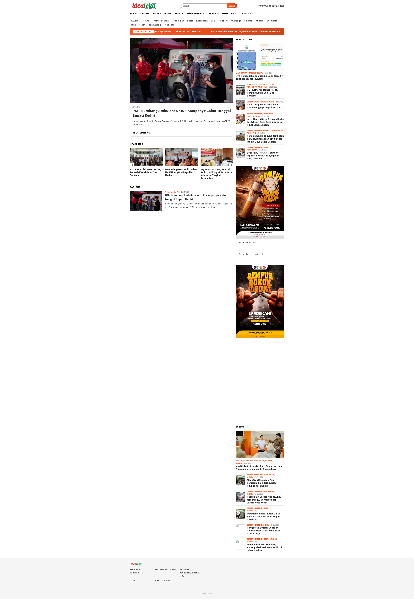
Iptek (265, 113)
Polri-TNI (251, 133)
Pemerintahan (253, 87)
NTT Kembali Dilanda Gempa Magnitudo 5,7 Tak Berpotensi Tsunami (259, 77)
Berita (244, 73)
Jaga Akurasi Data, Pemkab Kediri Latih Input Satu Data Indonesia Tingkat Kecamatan (180, 174)
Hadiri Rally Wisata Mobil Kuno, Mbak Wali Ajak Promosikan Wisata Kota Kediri (264, 499)
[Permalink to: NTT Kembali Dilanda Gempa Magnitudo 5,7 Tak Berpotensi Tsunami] (260, 57)
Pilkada (168, 192)
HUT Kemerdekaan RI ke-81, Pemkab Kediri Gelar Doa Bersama (215, 31)
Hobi (265, 491)
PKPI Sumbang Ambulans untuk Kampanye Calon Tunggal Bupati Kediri (181, 113)
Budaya (246, 461)
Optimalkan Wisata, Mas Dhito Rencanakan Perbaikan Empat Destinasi (263, 516)
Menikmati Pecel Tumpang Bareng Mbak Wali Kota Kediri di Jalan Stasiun (264, 547)
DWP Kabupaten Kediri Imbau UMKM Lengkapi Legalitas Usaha (146, 172)
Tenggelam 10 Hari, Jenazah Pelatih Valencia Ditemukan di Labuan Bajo (263, 530)
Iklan (133, 580)
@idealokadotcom (247, 242)
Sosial (260, 73)
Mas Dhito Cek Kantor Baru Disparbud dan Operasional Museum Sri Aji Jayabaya (259, 468)
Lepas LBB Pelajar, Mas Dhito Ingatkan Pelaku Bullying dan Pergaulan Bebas (263, 155)
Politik (176, 192)
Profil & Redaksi (164, 580)
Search (232, 5)
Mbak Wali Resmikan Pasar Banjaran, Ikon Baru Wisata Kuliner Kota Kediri (262, 483)
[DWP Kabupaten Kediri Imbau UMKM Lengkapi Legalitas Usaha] (146, 157)
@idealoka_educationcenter (252, 254)
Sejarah (268, 461)
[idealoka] (144, 5)
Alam (238, 73)
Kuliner (273, 539)
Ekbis (256, 102)
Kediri (272, 84)
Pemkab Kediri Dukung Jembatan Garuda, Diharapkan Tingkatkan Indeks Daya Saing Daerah (215, 174)
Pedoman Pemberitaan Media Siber (189, 572)
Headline (252, 73)
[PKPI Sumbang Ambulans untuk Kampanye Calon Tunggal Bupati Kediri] (181, 70)
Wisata (239, 463)
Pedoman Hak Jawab (165, 569)
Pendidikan (252, 150)
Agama (250, 84)
